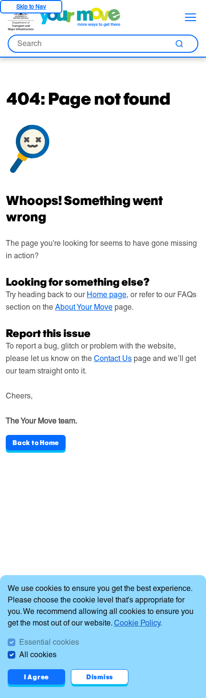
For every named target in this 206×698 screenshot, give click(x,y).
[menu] (190, 17)
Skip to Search (31, 6)
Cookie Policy (137, 623)
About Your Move (84, 307)
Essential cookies (49, 642)
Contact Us (113, 358)
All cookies (38, 654)
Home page (106, 294)
